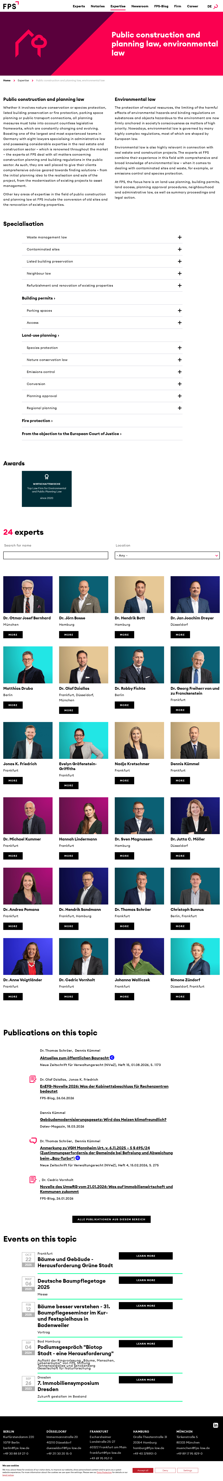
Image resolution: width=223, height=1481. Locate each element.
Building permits (37, 298)
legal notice (8, 1475)
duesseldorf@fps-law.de (64, 1448)
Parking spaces (39, 310)
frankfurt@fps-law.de (105, 1453)
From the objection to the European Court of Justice (70, 433)
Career (192, 6)
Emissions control (41, 372)
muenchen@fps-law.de (193, 1448)
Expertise (118, 6)
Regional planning (42, 408)
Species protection (42, 348)
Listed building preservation (50, 261)
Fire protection (36, 420)
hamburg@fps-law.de (148, 1448)
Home (7, 80)
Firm (177, 6)
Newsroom (139, 6)
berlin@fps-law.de (16, 1448)
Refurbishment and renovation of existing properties (70, 285)
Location (123, 545)
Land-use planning (39, 335)
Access (33, 323)
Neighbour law (39, 273)
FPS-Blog (161, 6)
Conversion (36, 384)
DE (209, 6)
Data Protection (104, 1472)
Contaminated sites (43, 249)
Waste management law (47, 237)
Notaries (98, 6)
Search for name (18, 545)
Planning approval (42, 396)
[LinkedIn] (216, 1425)
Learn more (145, 1255)
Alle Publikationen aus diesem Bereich (111, 1219)
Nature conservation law (47, 360)
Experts (79, 6)
